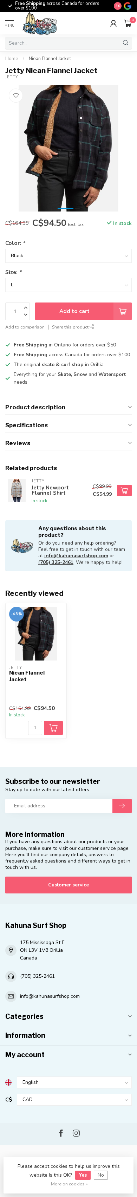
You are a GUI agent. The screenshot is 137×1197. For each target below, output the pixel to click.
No (101, 1175)
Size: (13, 272)
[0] (128, 23)
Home (11, 59)
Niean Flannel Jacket (50, 59)
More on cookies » (69, 1184)
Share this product (71, 327)
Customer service (68, 885)
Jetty (11, 77)
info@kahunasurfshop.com (76, 555)
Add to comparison (25, 327)
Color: (15, 243)
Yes (83, 1175)
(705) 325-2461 (55, 562)
